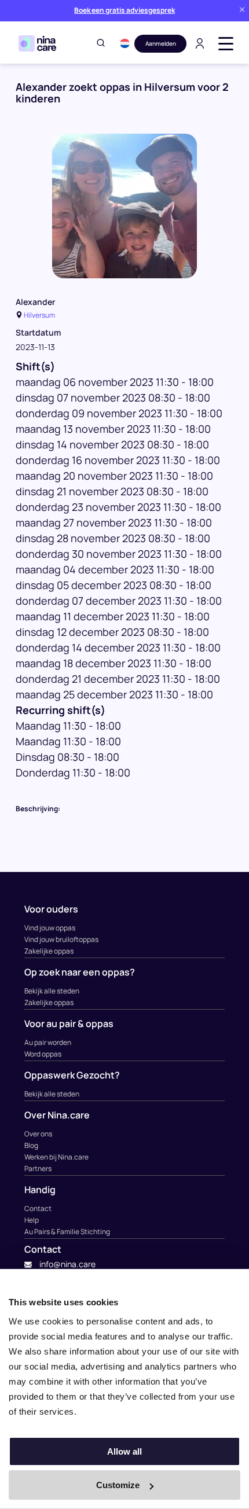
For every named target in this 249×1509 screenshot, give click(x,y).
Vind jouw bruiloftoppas (61, 939)
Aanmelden (160, 43)
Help (31, 1220)
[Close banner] (242, 11)
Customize (118, 1485)
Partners (38, 1168)
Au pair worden (47, 1042)
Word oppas (42, 1054)
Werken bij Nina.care (56, 1157)
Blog (31, 1145)
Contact (38, 1208)
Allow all (124, 1451)
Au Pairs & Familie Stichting (67, 1231)
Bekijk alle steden (51, 991)
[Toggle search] (100, 43)
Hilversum (39, 315)
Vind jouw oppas (49, 928)
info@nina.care (67, 1263)
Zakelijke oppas (49, 951)
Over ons (38, 1134)
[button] (125, 43)
